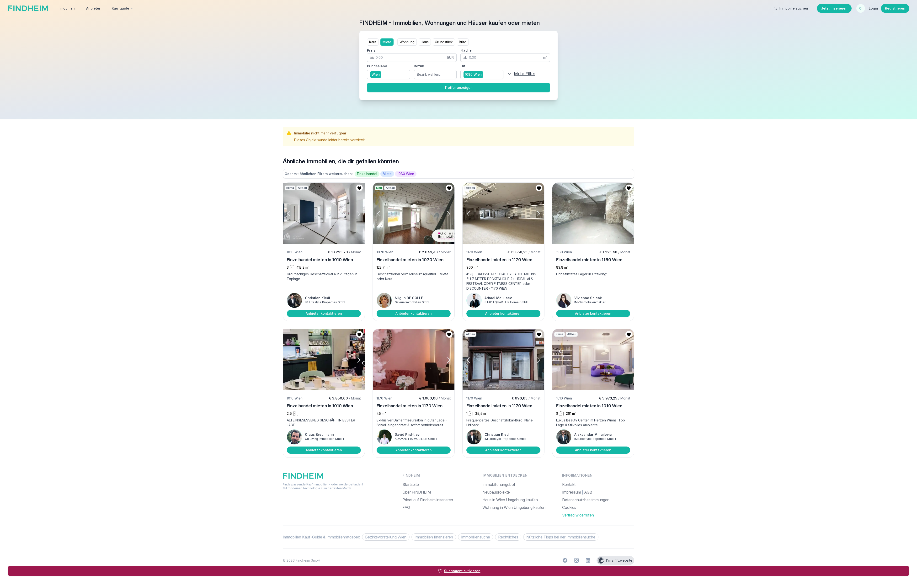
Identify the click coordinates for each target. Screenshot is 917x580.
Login (873, 8)
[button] (293, 214)
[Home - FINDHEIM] (28, 8)
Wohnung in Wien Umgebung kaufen (513, 507)
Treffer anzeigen (458, 87)
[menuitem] (598, 507)
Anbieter (93, 8)
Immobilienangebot (498, 484)
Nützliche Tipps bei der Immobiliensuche (560, 537)
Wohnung (407, 42)
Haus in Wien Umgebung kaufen (510, 499)
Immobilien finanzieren (434, 537)
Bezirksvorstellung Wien (385, 537)
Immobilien (66, 8)
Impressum (572, 492)
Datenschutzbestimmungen (585, 499)
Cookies (569, 507)
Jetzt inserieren (834, 8)
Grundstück (444, 42)
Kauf (372, 42)
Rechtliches (508, 537)
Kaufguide (120, 8)
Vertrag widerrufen (578, 515)
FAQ (406, 507)
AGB (588, 492)
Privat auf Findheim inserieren (427, 499)
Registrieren (895, 8)
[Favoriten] (860, 8)
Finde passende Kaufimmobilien (306, 484)
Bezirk (419, 66)
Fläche (466, 50)
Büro (462, 42)
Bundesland (377, 66)
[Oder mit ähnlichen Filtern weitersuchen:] (458, 174)
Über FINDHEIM (416, 492)
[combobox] (388, 74)
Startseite (410, 484)
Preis (371, 50)
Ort (462, 66)
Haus (425, 42)
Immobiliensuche (475, 537)
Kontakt (569, 484)
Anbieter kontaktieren (324, 313)
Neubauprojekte (496, 492)
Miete (387, 42)
